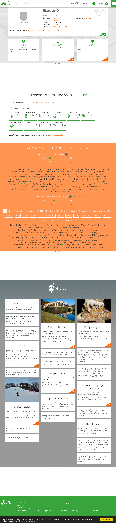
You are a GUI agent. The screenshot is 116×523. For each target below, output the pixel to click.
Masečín (66, 179)
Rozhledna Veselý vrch (20, 247)
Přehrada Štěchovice (71, 225)
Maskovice (75, 179)
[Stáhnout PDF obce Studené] (101, 34)
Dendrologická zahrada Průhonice (51, 237)
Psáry (21, 184)
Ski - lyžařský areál (52, 211)
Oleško (59, 181)
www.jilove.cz (87, 18)
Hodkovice (25, 174)
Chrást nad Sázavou (45, 172)
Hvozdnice (67, 174)
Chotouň (31, 172)
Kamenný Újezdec (39, 176)
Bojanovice (20, 169)
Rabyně (28, 184)
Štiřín (106, 184)
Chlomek (23, 172)
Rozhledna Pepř (16, 225)
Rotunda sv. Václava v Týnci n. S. (25, 232)
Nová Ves (33, 181)
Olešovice (74, 181)
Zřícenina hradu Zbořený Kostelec (83, 227)
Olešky (66, 181)
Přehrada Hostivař (54, 245)
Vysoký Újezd (33, 189)
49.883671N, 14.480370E (60, 26)
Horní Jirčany (36, 174)
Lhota (17, 179)
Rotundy (60, 216)
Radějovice (37, 184)
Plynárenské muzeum (77, 247)
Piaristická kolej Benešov (57, 247)
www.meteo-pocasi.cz (56, 135)
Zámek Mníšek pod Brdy (28, 240)
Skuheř (77, 184)
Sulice (27, 186)
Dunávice (100, 172)
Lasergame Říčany (38, 247)
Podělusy (98, 181)
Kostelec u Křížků (55, 176)
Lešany (10, 179)
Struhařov (19, 186)
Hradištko (58, 174)
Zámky (25, 216)
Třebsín (58, 186)
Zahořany (44, 189)
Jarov (75, 174)
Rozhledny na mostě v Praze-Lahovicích (24, 235)
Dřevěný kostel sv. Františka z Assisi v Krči (28, 245)
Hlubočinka (14, 174)
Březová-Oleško (60, 169)
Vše (5, 211)
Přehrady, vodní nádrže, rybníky (79, 211)
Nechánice (95, 179)
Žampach (59, 30)
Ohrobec (42, 181)
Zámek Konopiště (59, 242)
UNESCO (40, 211)
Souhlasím (106, 519)
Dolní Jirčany (78, 172)
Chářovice (105, 169)
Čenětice (88, 169)
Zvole (66, 191)
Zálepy (52, 189)
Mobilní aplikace (44, 510)
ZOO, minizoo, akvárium (16, 211)
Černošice (56, 24)
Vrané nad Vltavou (18, 189)
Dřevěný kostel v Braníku (73, 245)
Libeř (35, 179)
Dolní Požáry (90, 172)
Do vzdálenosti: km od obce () (48, 197)
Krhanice (67, 176)
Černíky (96, 169)
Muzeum (44, 220)
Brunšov (71, 169)
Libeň (29, 179)
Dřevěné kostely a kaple (47, 216)
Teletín (34, 186)
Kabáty (32, 30)
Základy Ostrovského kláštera (93, 225)
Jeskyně (68, 216)
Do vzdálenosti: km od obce (51, 154)
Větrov (98, 186)
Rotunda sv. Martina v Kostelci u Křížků (33, 227)
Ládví (105, 176)
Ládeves (98, 176)
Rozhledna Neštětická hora (68, 235)
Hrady (18, 216)
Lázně (76, 216)
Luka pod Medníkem (40, 30)
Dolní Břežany (66, 172)
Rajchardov (53, 184)
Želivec (93, 189)
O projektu (44, 504)
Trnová (65, 186)
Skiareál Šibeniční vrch (94, 245)
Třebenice (49, 186)
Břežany (41, 169)
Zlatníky (100, 189)
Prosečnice (13, 184)
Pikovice (90, 181)
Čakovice (79, 169)
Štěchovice (98, 184)
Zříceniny (33, 216)
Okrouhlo (51, 181)
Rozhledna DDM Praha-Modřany (94, 235)
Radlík (49, 30)
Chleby (15, 172)
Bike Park (97, 216)
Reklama (69, 504)
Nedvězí (104, 179)
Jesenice (82, 174)
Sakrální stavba (69, 220)
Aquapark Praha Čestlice (94, 237)
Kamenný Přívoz (24, 176)
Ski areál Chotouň (32, 225)
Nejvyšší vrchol (86, 216)
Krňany (90, 176)
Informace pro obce (94, 504)
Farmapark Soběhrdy (96, 247)
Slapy (84, 184)
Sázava (62, 184)
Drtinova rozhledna (74, 237)
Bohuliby (10, 169)
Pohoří (106, 181)
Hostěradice (47, 174)
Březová (49, 169)
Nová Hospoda (22, 181)
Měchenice (85, 179)
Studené (51, 10)
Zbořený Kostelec (82, 189)
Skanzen (63, 211)
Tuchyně (73, 186)
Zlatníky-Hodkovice (55, 191)
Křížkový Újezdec (79, 176)
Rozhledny (9, 216)
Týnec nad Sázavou (86, 186)
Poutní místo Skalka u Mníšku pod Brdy (55, 240)
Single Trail (107, 216)
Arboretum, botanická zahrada (102, 211)
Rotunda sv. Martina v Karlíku (85, 240)
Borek (27, 30)
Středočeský (56, 20)
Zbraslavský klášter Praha (50, 232)
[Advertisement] (58, 78)
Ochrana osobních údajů (69, 510)
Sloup (90, 184)
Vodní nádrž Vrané (50, 230)
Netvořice (11, 181)
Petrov (82, 181)
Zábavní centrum (56, 220)
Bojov (28, 169)
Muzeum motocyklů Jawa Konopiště (35, 242)
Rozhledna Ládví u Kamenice (30, 230)
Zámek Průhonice (48, 235)
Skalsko (70, 184)
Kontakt (95, 510)
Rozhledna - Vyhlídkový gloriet (90, 232)
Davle (56, 172)
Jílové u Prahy (57, 18)
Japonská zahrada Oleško (51, 225)
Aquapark (31, 211)
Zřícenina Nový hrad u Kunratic (23, 237)
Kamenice (12, 176)
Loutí (41, 179)
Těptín (41, 186)
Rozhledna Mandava (59, 227)
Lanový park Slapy (69, 232)
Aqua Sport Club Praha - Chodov (80, 242)
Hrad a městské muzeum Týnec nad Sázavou (78, 230)
